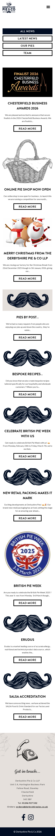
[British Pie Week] (27, 554)
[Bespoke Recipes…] (27, 358)
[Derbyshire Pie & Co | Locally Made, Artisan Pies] (9, 7)
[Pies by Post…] (27, 300)
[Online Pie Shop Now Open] (27, 161)
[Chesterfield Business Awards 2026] (27, 82)
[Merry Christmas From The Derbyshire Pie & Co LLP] (27, 232)
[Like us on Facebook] (23, 817)
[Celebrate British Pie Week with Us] (27, 415)
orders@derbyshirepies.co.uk (32, 806)
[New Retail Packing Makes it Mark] (27, 477)
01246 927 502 (29, 803)
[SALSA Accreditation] (27, 680)
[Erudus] (27, 623)
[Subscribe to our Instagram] (31, 817)
